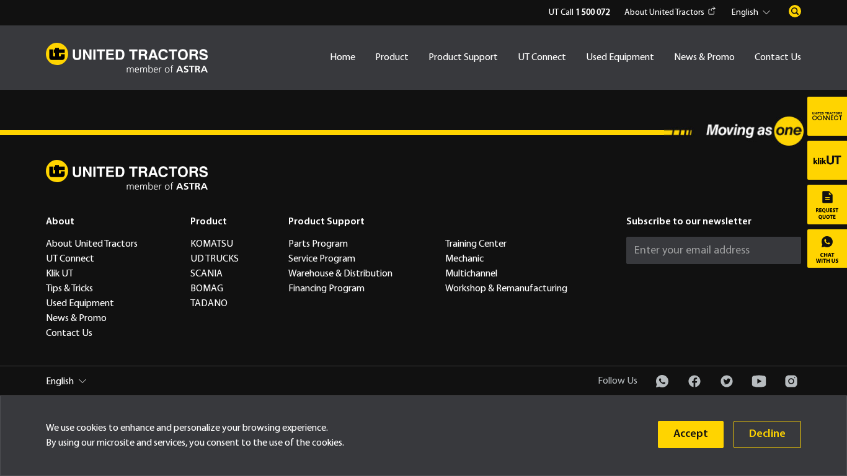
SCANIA (206, 274)
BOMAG (206, 289)
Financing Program (326, 289)
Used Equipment (620, 58)
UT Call (579, 12)
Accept (690, 434)
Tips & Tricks (69, 289)
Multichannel (471, 274)
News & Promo (704, 58)
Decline (767, 434)
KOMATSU (211, 244)
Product (392, 58)
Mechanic (464, 259)
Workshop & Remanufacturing (506, 289)
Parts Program (318, 244)
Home (342, 58)
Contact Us (778, 58)
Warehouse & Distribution (340, 274)
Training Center (476, 244)
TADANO (209, 304)
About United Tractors (664, 12)
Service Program (321, 259)
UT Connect (542, 58)
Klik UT (59, 274)
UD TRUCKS (214, 259)
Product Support (463, 58)
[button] (753, 13)
